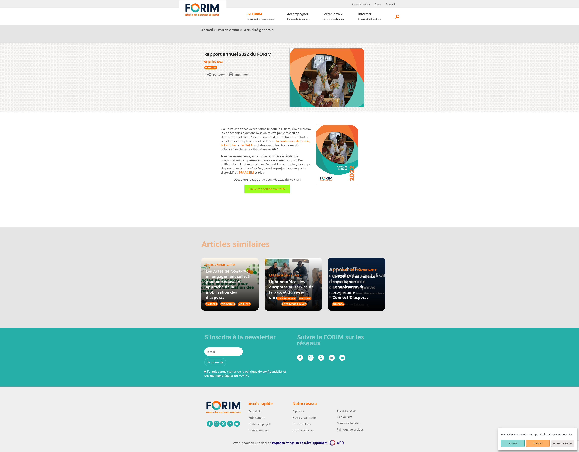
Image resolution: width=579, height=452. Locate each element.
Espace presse (346, 410)
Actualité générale (259, 30)
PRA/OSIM (246, 172)
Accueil (207, 30)
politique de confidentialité (264, 371)
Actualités (255, 411)
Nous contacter (258, 430)
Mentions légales (348, 423)
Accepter (512, 443)
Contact (390, 4)
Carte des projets (259, 424)
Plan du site (344, 417)
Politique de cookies (350, 429)
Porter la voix (228, 30)
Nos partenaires (303, 430)
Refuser (538, 443)
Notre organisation (305, 417)
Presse (377, 4)
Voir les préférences (563, 443)
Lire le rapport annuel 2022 (267, 189)
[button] (217, 74)
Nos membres (302, 424)
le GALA (247, 145)
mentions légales (221, 375)
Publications (256, 417)
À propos (298, 411)
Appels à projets (361, 4)
